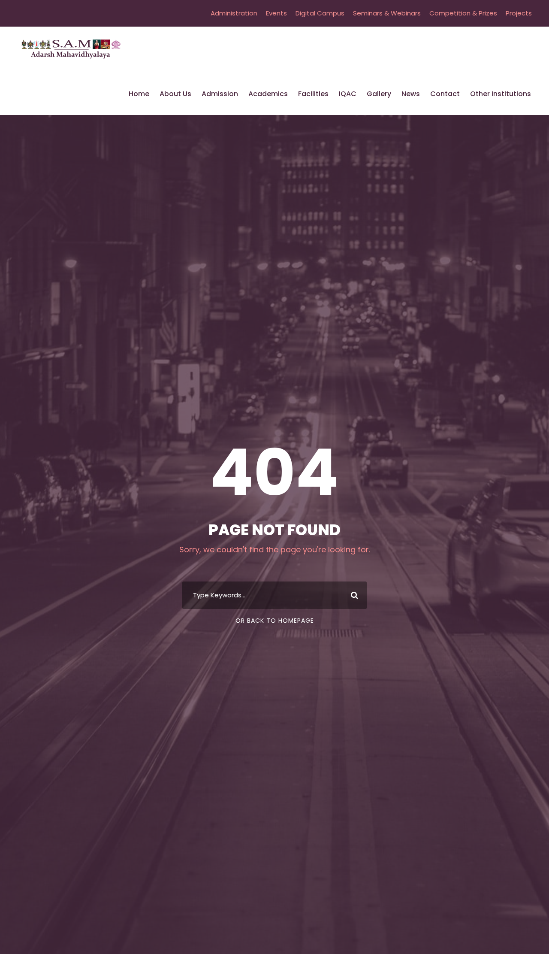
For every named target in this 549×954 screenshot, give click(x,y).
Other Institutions (500, 94)
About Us (175, 94)
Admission (220, 94)
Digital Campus (320, 13)
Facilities (313, 94)
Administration (234, 13)
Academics (268, 94)
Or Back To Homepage (274, 620)
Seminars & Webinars (387, 13)
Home (139, 94)
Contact (445, 94)
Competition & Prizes (463, 13)
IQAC (347, 94)
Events (276, 13)
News (410, 94)
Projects (519, 13)
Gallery (379, 94)
